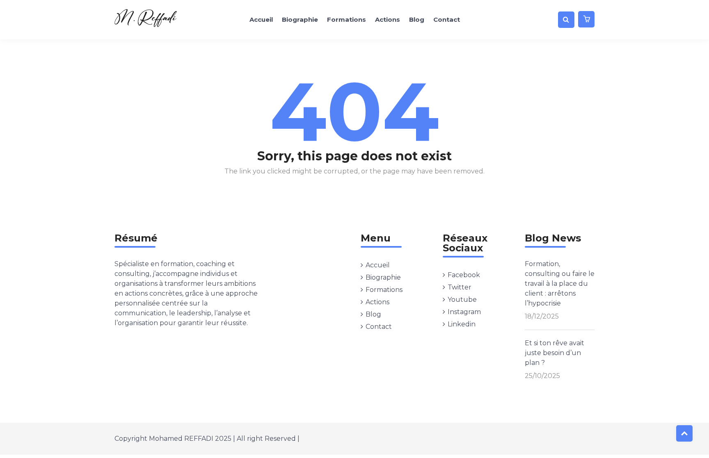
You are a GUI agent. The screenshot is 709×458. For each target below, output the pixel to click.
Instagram (464, 312)
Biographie (300, 19)
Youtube (462, 299)
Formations (346, 19)
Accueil (261, 19)
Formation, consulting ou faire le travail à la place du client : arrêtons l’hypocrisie (560, 283)
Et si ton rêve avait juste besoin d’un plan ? (554, 353)
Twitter (459, 287)
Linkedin (462, 324)
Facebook (464, 275)
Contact (446, 19)
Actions (387, 19)
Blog (416, 19)
